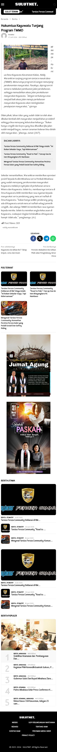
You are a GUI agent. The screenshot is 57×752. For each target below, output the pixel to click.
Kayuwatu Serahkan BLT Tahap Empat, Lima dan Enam (14, 249)
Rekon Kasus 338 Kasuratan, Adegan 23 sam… (31, 702)
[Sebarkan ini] (33, 238)
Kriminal (22, 687)
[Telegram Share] (46, 238)
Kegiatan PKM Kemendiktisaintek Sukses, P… (34, 667)
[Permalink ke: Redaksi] (4, 35)
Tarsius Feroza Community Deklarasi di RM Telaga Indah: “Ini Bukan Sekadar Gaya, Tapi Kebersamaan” (28, 148)
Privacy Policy (28, 735)
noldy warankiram (10, 227)
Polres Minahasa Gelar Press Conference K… (33, 689)
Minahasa (22, 653)
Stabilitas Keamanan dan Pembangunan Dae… (31, 657)
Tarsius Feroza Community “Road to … (28, 529)
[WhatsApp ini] (53, 238)
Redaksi (15, 726)
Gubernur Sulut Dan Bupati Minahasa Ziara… (33, 678)
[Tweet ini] (40, 238)
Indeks (15, 722)
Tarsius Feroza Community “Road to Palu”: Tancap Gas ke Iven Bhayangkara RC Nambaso (27, 155)
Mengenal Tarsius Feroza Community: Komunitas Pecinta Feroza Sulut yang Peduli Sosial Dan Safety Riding (27, 163)
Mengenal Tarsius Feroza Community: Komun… (32, 540)
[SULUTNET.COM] (28, 3)
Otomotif (9, 517)
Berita (3, 517)
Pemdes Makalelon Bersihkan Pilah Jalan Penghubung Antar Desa (43, 251)
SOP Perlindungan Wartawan (42, 722)
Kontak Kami (14, 731)
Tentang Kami (42, 726)
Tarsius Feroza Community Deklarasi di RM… (20, 520)
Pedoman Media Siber (41, 731)
